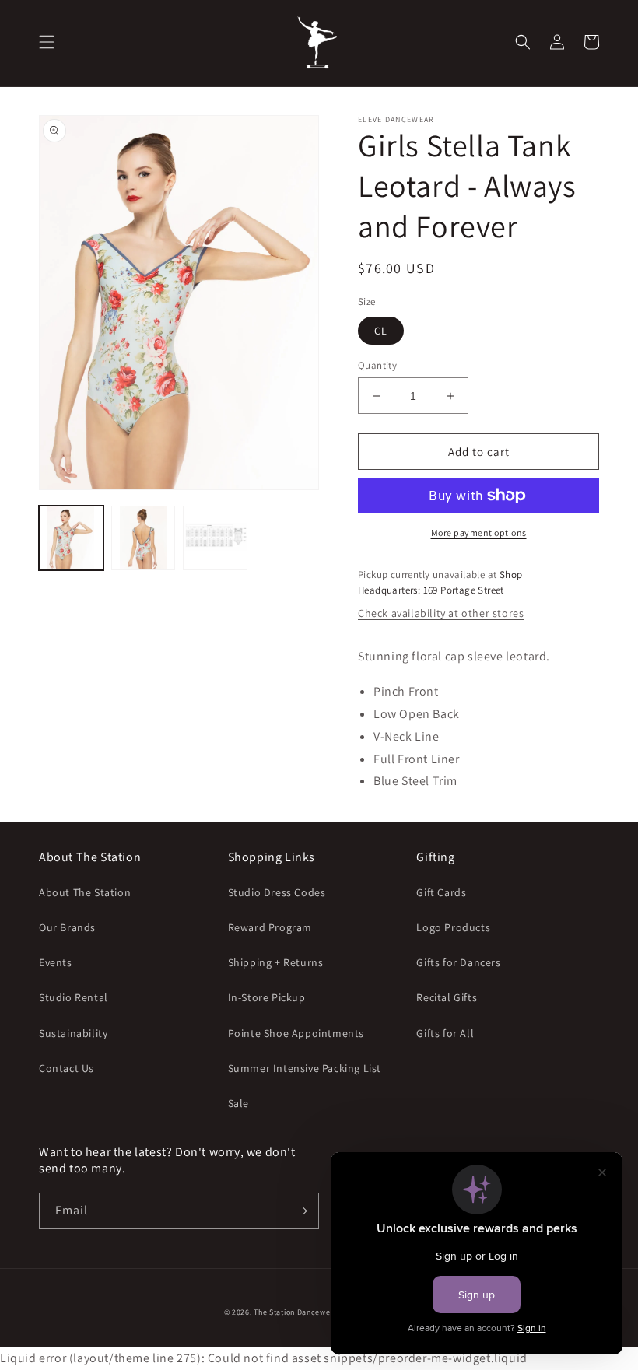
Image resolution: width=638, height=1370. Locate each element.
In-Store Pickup (267, 997)
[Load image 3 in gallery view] (215, 538)
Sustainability (73, 1033)
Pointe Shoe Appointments (296, 1033)
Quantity (377, 365)
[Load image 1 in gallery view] (71, 538)
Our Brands (67, 927)
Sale (238, 1103)
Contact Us (66, 1068)
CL (380, 331)
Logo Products (453, 927)
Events (55, 962)
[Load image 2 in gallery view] (143, 538)
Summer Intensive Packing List (304, 1068)
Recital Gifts (446, 997)
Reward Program (270, 927)
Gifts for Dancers (458, 962)
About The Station (85, 892)
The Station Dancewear (296, 1312)
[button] (47, 42)
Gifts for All (445, 1033)
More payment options (479, 532)
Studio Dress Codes (277, 892)
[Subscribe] (301, 1211)
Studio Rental (73, 997)
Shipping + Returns (276, 962)
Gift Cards (441, 892)
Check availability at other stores (441, 613)
